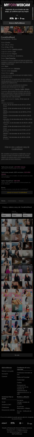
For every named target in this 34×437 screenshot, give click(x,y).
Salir (17, 15)
